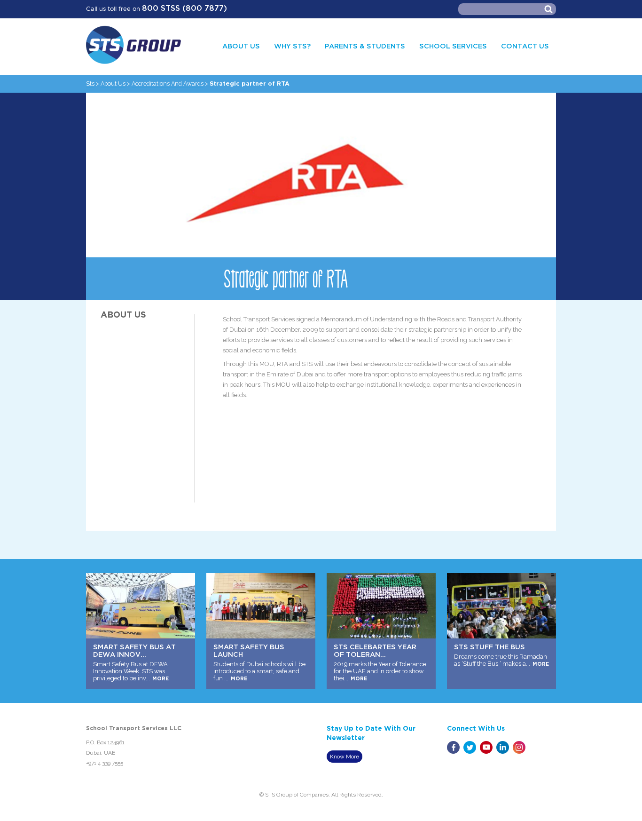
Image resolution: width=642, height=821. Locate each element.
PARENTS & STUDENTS (365, 46)
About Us (113, 83)
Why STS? (292, 46)
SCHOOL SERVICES (453, 46)
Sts (90, 83)
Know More (344, 756)
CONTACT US (525, 46)
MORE (97, 678)
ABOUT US (241, 46)
